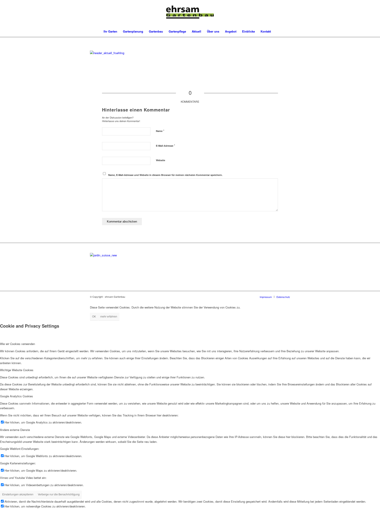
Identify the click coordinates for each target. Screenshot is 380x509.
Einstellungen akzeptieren (17, 494)
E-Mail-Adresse (165, 145)
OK (94, 316)
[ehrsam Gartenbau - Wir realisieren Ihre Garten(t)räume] (190, 13)
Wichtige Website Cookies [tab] (16, 370)
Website (160, 160)
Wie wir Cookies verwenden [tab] (17, 344)
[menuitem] (110, 31)
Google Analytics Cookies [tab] (16, 396)
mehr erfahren (108, 316)
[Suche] (277, 31)
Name (160, 131)
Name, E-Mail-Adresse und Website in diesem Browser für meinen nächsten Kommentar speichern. (165, 175)
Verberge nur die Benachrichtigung (59, 494)
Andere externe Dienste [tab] (15, 430)
